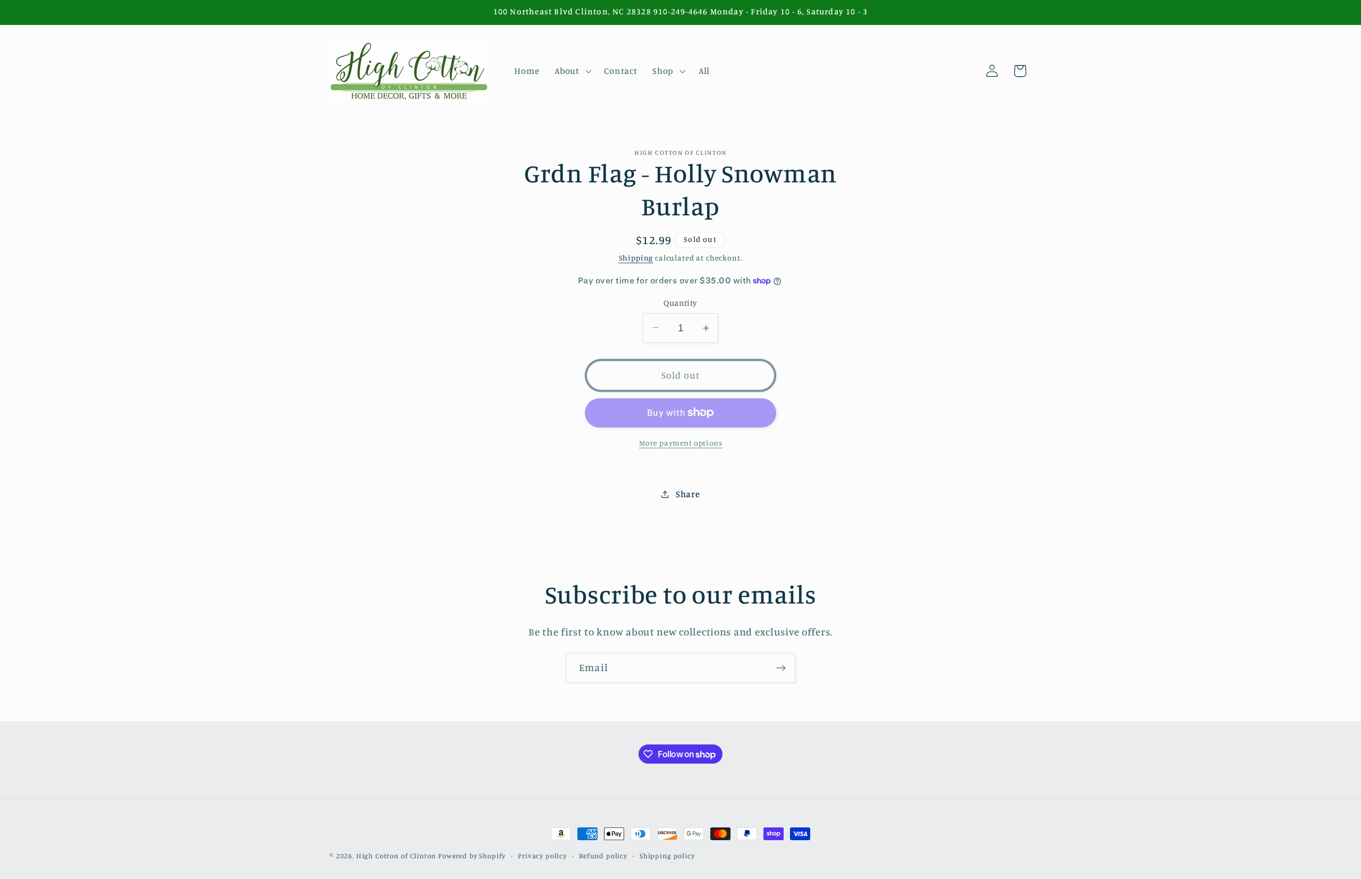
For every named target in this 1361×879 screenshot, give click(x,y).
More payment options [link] (680, 442)
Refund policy (603, 855)
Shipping (636, 257)
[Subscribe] (781, 668)
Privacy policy (542, 855)
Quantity (680, 303)
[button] (572, 70)
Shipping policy (667, 855)
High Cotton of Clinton (396, 855)
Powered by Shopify (472, 855)
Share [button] (688, 494)
